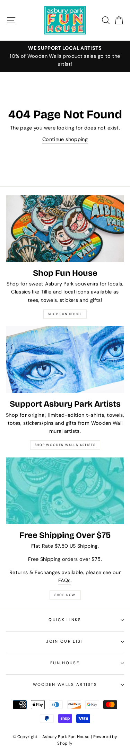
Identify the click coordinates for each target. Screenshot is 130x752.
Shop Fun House (65, 314)
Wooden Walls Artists (65, 684)
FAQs (64, 580)
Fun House (65, 663)
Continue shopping (65, 139)
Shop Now (65, 595)
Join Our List (65, 641)
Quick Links (65, 619)
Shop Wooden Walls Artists (65, 445)
